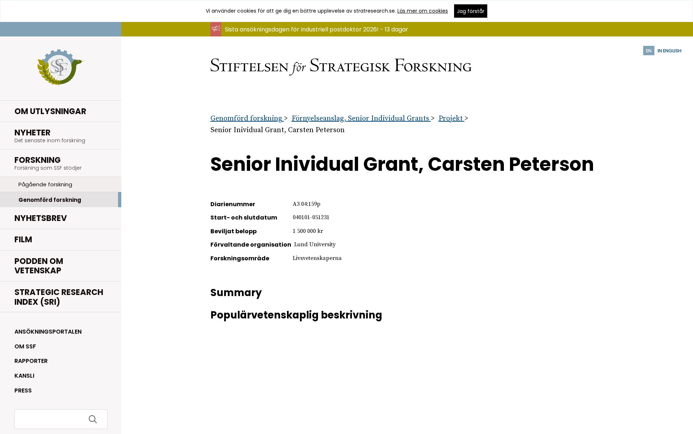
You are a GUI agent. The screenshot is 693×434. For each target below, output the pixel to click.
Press (23, 390)
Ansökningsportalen (48, 331)
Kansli (24, 376)
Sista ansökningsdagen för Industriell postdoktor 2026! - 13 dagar (316, 29)
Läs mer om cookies (422, 10)
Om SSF (25, 346)
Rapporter (31, 361)
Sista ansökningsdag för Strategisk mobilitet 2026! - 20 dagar (311, 36)
